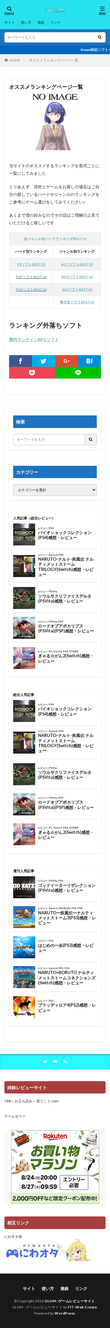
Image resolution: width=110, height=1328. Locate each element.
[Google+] (66, 361)
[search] (100, 37)
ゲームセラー (15, 1116)
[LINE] (78, 373)
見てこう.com (47, 1101)
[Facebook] (20, 361)
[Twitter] (43, 361)
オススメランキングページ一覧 (53, 60)
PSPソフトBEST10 (31, 277)
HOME (14, 60)
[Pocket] (32, 373)
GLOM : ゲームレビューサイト (70, 1301)
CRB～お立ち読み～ (20, 1101)
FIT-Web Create (82, 1307)
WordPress (65, 1313)
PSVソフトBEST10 (31, 289)
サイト (9, 22)
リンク (55, 22)
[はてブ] (89, 361)
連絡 (40, 22)
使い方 (26, 22)
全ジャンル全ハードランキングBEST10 (55, 239)
